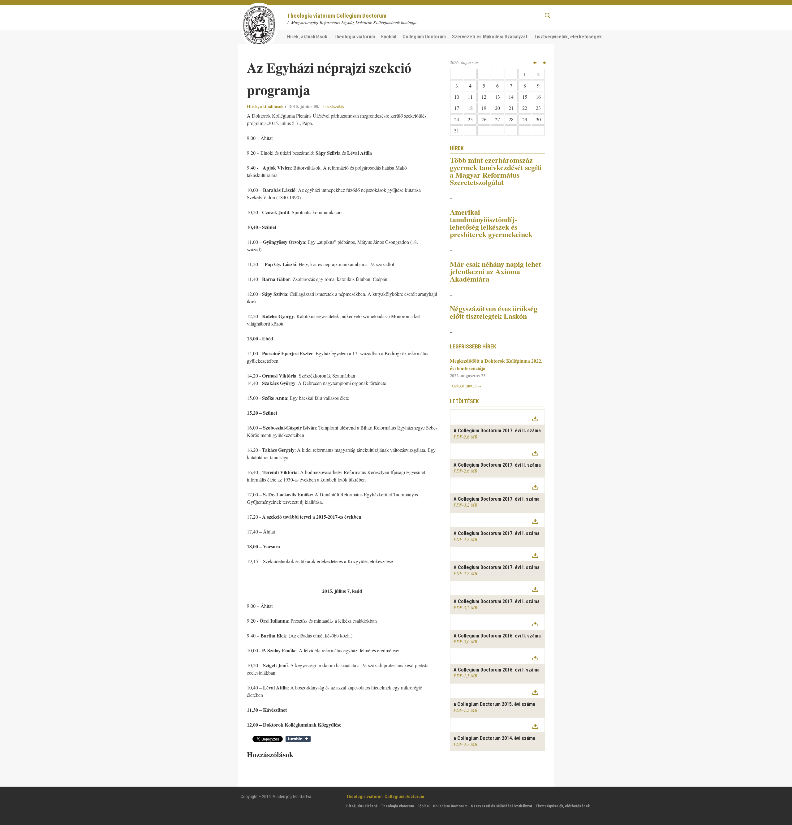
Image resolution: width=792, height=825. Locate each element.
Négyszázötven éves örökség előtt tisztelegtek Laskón (493, 312)
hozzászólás (333, 106)
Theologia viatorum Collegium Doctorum (336, 15)
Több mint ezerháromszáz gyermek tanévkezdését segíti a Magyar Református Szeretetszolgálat (496, 171)
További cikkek (463, 385)
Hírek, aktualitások (265, 106)
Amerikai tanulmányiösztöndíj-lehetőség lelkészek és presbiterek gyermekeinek (491, 223)
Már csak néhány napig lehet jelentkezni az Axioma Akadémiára (495, 271)
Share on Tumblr (298, 739)
